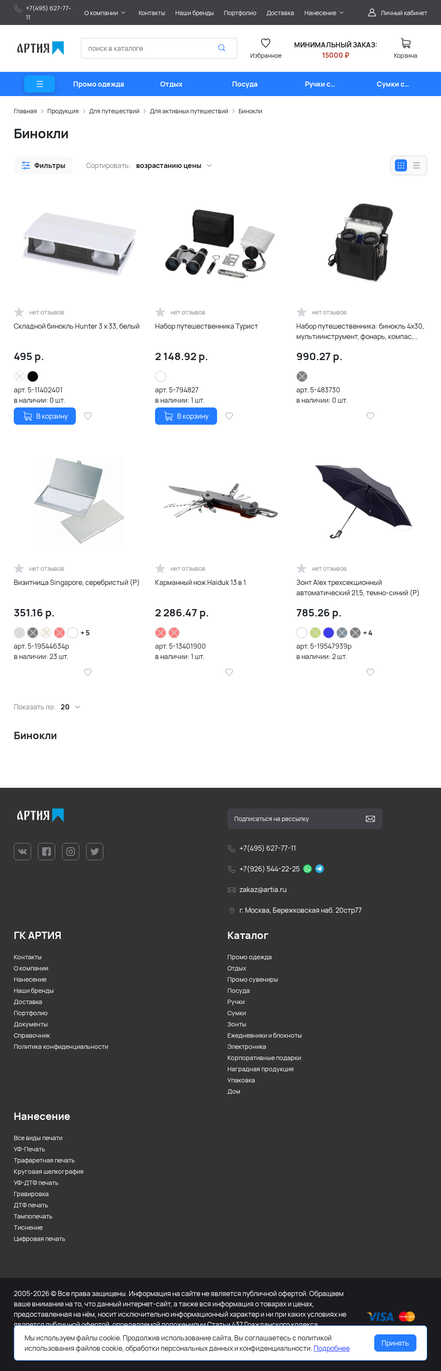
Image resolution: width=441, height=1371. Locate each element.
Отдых (236, 968)
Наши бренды (34, 990)
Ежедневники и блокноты (264, 1035)
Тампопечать (33, 1216)
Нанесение (30, 979)
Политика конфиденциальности (61, 1046)
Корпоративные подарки (264, 1058)
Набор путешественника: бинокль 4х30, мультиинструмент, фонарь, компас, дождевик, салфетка (360, 331)
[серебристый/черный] (160, 376)
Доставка (28, 1002)
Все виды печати (38, 1138)
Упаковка (241, 1080)
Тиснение (28, 1227)
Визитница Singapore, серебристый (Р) (77, 582)
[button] (43, 165)
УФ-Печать (29, 1149)
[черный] (32, 376)
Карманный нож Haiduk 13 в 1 (200, 582)
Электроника (246, 1046)
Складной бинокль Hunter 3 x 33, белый (77, 326)
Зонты (236, 1024)
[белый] (301, 632)
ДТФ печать (31, 1205)
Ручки (236, 1002)
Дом (233, 1091)
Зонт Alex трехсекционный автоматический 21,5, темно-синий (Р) (358, 587)
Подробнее (332, 1348)
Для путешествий (114, 111)
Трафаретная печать (44, 1160)
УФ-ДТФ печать (36, 1182)
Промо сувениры (252, 979)
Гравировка (31, 1194)
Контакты (28, 957)
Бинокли (250, 111)
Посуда (238, 990)
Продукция (63, 111)
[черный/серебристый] (72, 632)
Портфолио (31, 1013)
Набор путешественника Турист (206, 326)
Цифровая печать (39, 1238)
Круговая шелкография (49, 1171)
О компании (31, 968)
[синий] (328, 632)
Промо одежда (249, 957)
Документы (31, 1024)
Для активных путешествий (189, 111)
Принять (395, 1343)
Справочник (32, 1035)
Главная (25, 111)
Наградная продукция (260, 1069)
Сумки (236, 1013)
